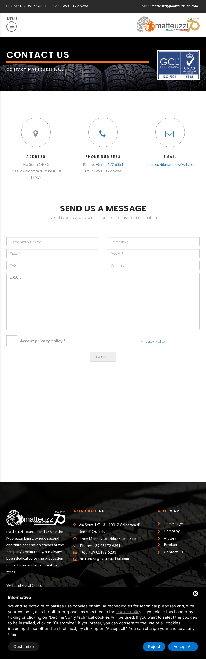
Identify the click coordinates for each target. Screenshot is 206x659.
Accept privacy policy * (42, 340)
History (170, 538)
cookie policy (128, 611)
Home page (173, 523)
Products (171, 544)
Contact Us (173, 552)
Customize (23, 646)
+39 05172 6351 (33, 6)
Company (172, 531)
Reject (154, 646)
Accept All (183, 646)
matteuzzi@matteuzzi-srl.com (175, 6)
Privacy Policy (153, 340)
